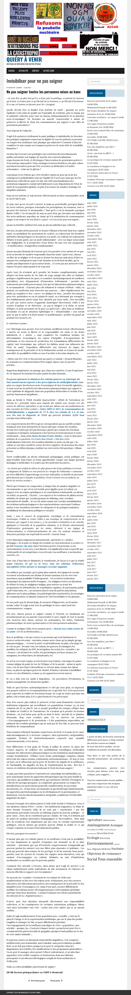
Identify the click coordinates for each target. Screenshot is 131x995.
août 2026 (91, 203)
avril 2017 (91, 568)
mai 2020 (91, 448)
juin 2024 (91, 288)
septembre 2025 (94, 239)
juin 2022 (91, 366)
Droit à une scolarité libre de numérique (105, 130)
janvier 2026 (93, 226)
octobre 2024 (93, 275)
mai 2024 (91, 291)
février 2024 (92, 301)
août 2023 (91, 320)
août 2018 (91, 516)
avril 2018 (91, 529)
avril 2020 (91, 451)
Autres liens (48, 70)
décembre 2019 (94, 464)
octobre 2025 (93, 235)
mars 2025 (92, 258)
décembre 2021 (94, 386)
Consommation (91, 833)
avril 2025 (91, 255)
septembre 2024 (94, 278)
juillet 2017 (92, 559)
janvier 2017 (93, 578)
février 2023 (92, 340)
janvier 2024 (93, 304)
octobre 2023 (93, 314)
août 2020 (91, 438)
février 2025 (92, 261)
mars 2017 (92, 572)
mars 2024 (92, 297)
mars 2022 (92, 376)
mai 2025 (91, 252)
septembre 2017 (94, 552)
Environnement (100, 843)
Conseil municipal (110, 830)
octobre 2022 (93, 353)
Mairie (89, 849)
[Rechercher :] (104, 81)
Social (92, 859)
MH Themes (36, 992)
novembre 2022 (94, 350)
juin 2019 (91, 484)
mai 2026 (91, 212)
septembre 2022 (94, 356)
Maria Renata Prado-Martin (47, 435)
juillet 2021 (92, 402)
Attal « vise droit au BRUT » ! (100, 153)
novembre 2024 (94, 271)
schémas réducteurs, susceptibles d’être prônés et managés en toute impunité (45, 565)
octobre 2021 (93, 392)
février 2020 (92, 457)
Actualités (23, 70)
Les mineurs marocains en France (102, 172)
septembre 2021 (94, 395)
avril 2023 (91, 333)
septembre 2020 (94, 435)
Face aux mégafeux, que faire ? (101, 146)
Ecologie (93, 837)
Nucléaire (117, 849)
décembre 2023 (94, 307)
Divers (100, 833)
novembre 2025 (94, 232)
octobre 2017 (93, 549)
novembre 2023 (94, 310)
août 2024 (91, 281)
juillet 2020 (92, 441)
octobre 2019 (93, 470)
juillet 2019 (92, 480)
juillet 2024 (92, 284)
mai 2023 (91, 330)
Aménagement (98, 825)
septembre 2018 (94, 513)
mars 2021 (92, 415)
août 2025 (91, 242)
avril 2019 (91, 490)
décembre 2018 (94, 503)
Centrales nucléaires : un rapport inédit (105, 117)
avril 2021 (91, 412)
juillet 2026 (92, 206)
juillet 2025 (92, 245)
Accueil (11, 70)
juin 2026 (91, 209)
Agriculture (94, 820)
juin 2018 (91, 523)
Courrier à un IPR (95, 186)
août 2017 (91, 555)
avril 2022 (91, 372)
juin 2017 (91, 562)
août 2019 (91, 477)
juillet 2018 (92, 519)
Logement (117, 844)
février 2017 (92, 575)
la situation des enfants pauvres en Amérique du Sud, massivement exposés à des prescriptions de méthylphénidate (43, 381)
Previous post (38, 980)
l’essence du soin (23, 545)
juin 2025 (91, 248)
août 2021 (91, 399)
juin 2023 (91, 327)
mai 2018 (91, 526)
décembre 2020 (94, 425)
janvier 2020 (93, 461)
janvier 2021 (93, 421)
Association (91, 830)
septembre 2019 (94, 474)
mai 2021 (91, 408)
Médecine (106, 849)
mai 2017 (91, 565)
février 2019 (92, 497)
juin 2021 (91, 405)
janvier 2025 (93, 265)
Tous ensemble (110, 859)
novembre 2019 (94, 467)
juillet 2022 (92, 363)
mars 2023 (92, 337)
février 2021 (92, 418)
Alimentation (109, 820)
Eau (105, 833)
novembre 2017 (94, 546)
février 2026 (92, 222)
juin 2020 (91, 444)
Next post (55, 980)
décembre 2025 (94, 229)
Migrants (96, 849)
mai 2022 (91, 369)
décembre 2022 (94, 346)
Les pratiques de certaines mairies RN (104, 159)
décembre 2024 (94, 268)
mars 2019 (92, 493)
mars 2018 (92, 532)
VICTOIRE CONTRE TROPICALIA (102, 140)
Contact (35, 70)
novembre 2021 (94, 389)
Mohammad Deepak (96, 107)
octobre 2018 (93, 510)
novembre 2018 (94, 506)
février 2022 (92, 379)
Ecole (111, 833)
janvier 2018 (93, 539)
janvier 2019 (93, 500)
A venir (99, 829)
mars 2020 (92, 454)
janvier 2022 (93, 382)
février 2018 (92, 536)
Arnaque (116, 825)
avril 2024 (91, 294)
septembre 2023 (94, 317)
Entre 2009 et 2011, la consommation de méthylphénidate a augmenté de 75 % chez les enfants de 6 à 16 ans (45, 411)
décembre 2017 (94, 542)
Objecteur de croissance (104, 853)
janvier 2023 (93, 343)
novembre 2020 (94, 428)
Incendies (91, 137)
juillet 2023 (92, 323)
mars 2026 (92, 219)
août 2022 (91, 359)
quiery (19, 88)
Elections (105, 838)
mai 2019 (91, 487)
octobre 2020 (93, 431)
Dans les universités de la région (102, 101)
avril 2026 (91, 216)
